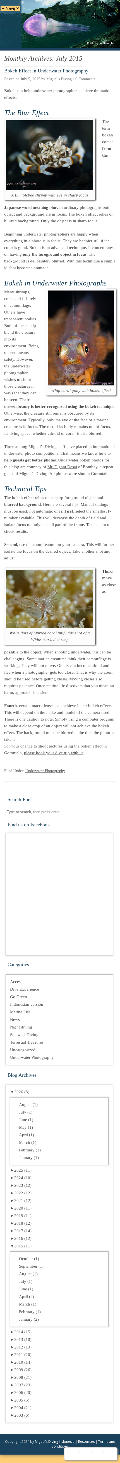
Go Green (18, 997)
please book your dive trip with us (53, 753)
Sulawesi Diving (24, 1034)
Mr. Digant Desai (62, 467)
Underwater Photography (45, 771)
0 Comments (85, 79)
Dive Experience (24, 989)
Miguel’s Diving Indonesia (55, 1441)
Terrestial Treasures (27, 1042)
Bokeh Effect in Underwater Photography (46, 71)
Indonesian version (26, 1004)
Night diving (21, 1027)
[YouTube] (84, 1453)
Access (16, 981)
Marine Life (20, 1012)
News (15, 1019)
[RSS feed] (108, 1453)
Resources (86, 1441)
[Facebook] (72, 1453)
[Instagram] (96, 1453)
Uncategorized (22, 1050)
